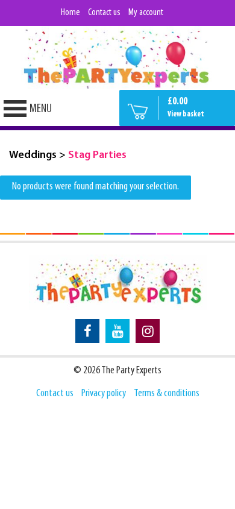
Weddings (33, 155)
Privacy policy (103, 393)
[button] (41, 109)
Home (70, 12)
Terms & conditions (166, 393)
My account (145, 12)
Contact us (104, 12)
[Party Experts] (117, 57)
